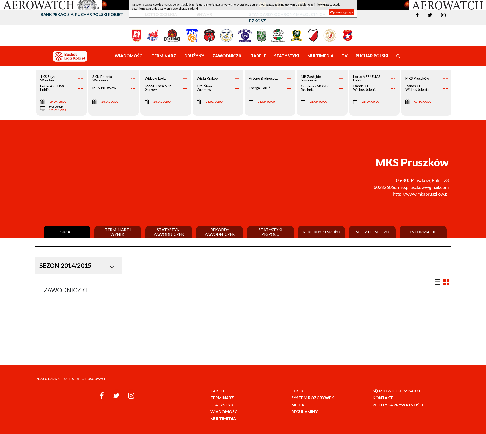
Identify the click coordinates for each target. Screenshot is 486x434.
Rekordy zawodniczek (220, 231)
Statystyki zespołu (270, 231)
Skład (66, 232)
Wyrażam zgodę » (341, 12)
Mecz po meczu (372, 232)
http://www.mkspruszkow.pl (421, 194)
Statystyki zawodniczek (169, 231)
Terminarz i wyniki (118, 231)
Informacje (423, 232)
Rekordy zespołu (321, 232)
